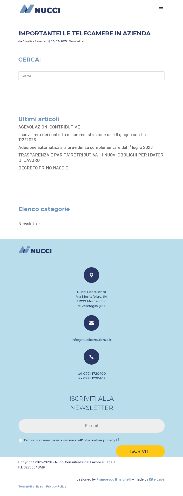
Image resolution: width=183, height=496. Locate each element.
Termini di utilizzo (30, 486)
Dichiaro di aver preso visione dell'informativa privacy (70, 440)
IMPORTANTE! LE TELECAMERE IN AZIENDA (84, 33)
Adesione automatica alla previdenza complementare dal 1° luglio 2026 (85, 147)
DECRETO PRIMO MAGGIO (43, 167)
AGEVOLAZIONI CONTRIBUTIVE (49, 126)
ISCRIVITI (140, 451)
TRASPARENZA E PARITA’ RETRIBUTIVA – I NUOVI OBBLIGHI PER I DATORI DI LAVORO (91, 157)
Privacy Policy (56, 486)
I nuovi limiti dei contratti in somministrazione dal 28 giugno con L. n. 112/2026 (83, 137)
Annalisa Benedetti (36, 41)
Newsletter (77, 41)
